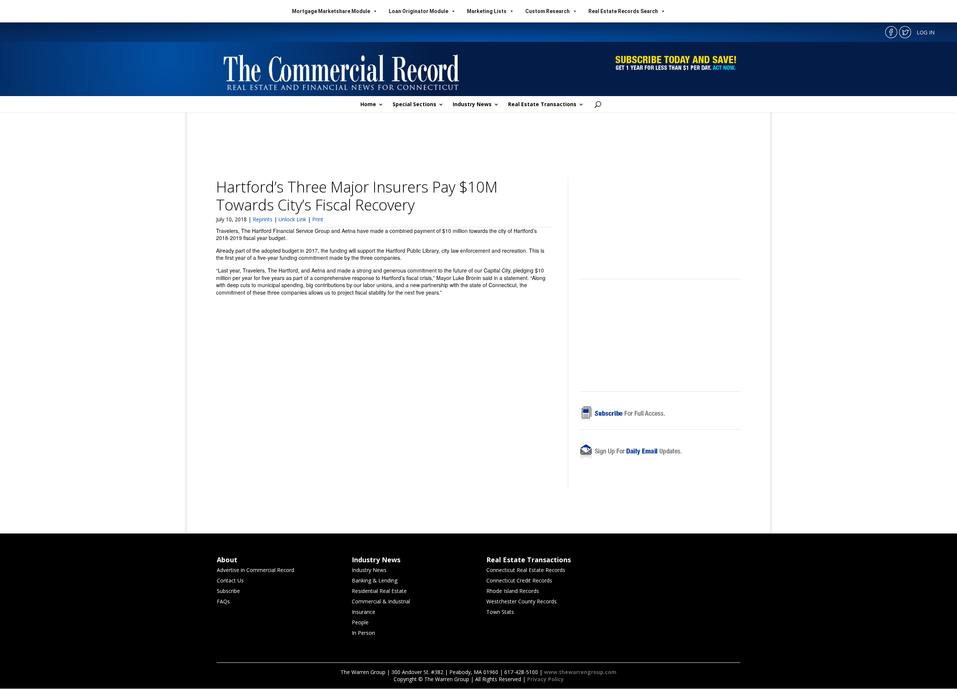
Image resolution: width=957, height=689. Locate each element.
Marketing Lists (487, 11)
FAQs (223, 601)
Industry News (472, 105)
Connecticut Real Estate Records (525, 569)
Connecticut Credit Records (519, 580)
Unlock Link (293, 219)
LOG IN (926, 32)
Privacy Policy (545, 679)
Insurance (363, 611)
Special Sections (414, 105)
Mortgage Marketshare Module (331, 11)
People (360, 622)
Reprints (263, 219)
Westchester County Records (521, 601)
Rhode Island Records (512, 590)
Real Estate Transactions (542, 105)
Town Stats (500, 611)
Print (317, 219)
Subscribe (228, 590)
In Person (363, 632)
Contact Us (230, 580)
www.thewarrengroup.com (580, 672)
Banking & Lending (374, 580)
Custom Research (547, 11)
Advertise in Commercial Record (255, 569)
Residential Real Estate (379, 590)
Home (368, 105)
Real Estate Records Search (623, 11)
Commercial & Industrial (381, 601)
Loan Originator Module (418, 11)
